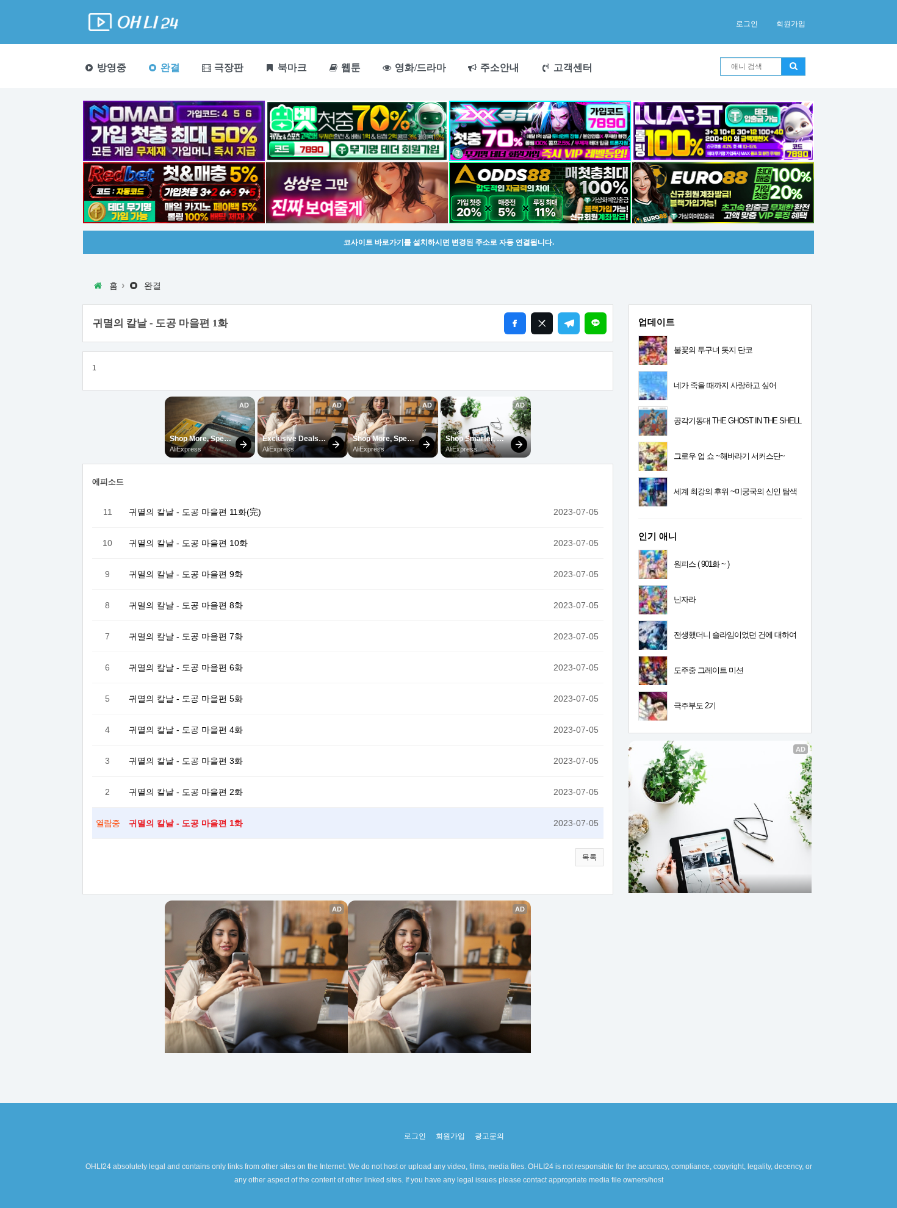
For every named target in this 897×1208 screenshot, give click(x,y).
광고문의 (489, 1136)
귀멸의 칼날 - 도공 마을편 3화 (186, 761)
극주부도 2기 (695, 705)
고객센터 (572, 67)
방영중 (110, 67)
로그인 (747, 24)
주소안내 (498, 67)
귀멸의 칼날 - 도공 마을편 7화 (186, 636)
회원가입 (790, 24)
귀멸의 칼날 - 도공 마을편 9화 (186, 574)
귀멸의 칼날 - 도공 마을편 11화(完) (195, 512)
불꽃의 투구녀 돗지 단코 (713, 349)
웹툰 (350, 67)
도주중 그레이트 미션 (708, 670)
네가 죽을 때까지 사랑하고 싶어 (725, 385)
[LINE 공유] (596, 323)
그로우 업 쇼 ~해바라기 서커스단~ (729, 456)
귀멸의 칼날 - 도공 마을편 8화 (186, 605)
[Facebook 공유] (515, 323)
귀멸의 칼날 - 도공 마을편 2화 (186, 792)
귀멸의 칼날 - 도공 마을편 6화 (186, 667)
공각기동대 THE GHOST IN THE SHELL (737, 420)
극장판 (227, 67)
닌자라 (685, 599)
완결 (169, 67)
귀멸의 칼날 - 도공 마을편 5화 (186, 698)
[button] (589, 857)
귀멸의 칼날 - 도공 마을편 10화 (188, 543)
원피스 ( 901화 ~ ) (701, 564)
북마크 (291, 67)
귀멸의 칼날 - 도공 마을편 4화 (186, 730)
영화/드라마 (419, 67)
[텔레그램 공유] (569, 323)
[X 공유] (542, 323)
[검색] (793, 66)
